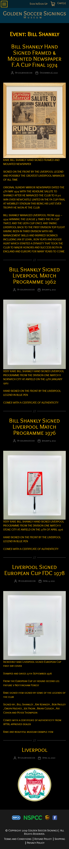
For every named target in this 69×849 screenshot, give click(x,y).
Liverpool (34, 749)
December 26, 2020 (49, 72)
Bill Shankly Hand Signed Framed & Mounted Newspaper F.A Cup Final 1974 (34, 55)
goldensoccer (25, 72)
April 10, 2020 (48, 757)
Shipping (60, 839)
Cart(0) (61, 3)
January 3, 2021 (49, 289)
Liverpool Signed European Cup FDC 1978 (34, 570)
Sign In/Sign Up (38, 4)
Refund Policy (43, 839)
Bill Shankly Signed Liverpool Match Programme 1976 (34, 426)
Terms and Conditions (17, 839)
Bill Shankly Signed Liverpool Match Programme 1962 (34, 275)
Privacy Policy (35, 843)
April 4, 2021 (49, 581)
